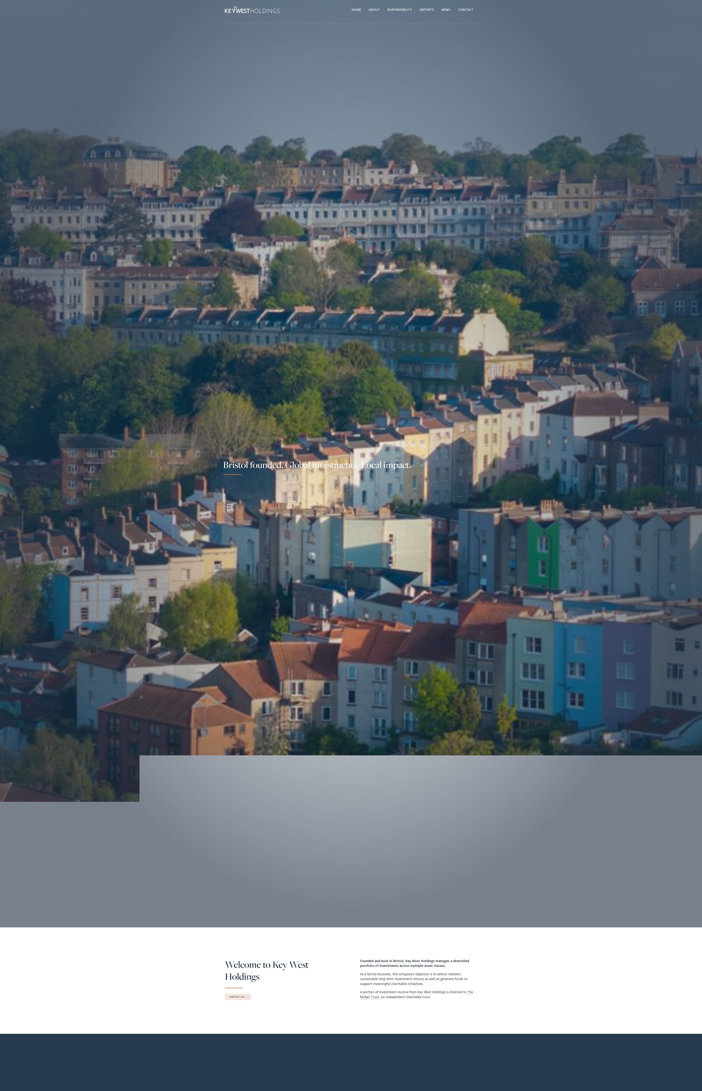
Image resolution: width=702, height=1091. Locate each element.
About (374, 10)
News (446, 10)
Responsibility (400, 10)
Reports (427, 10)
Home (356, 10)
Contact (465, 10)
